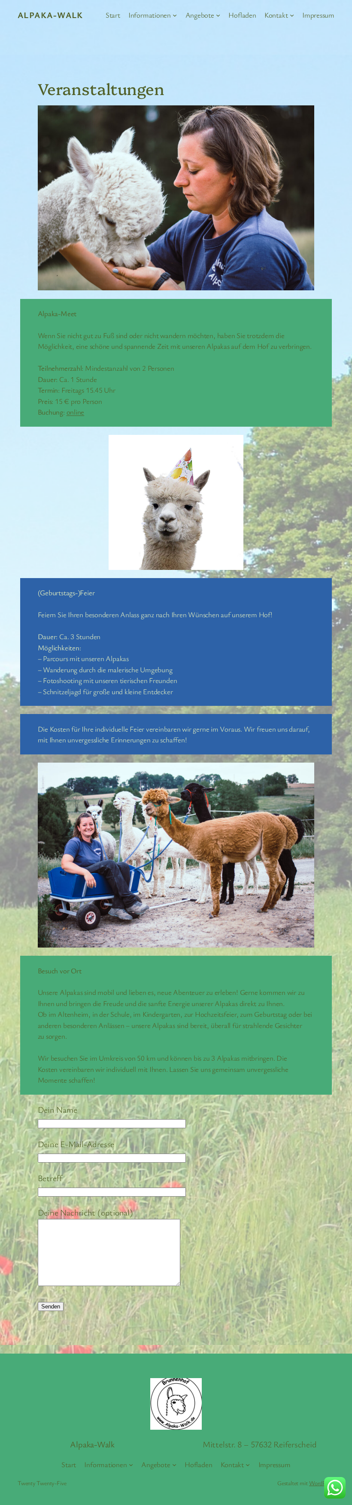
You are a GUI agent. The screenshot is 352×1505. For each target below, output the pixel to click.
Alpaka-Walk (50, 15)
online (76, 412)
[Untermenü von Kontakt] (292, 15)
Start (113, 15)
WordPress (321, 1483)
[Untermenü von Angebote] (218, 15)
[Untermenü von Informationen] (175, 15)
